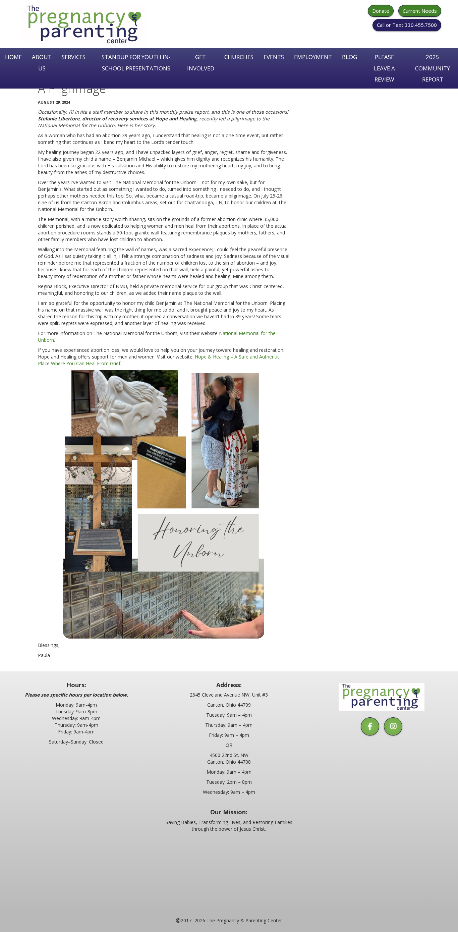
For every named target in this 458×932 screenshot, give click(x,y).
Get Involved (200, 62)
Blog (349, 57)
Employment (313, 57)
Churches (238, 57)
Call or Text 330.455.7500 (407, 24)
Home (13, 57)
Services (73, 57)
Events (274, 57)
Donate (380, 10)
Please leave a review (384, 68)
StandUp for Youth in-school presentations (136, 62)
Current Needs (420, 10)
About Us (42, 62)
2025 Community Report (432, 68)
